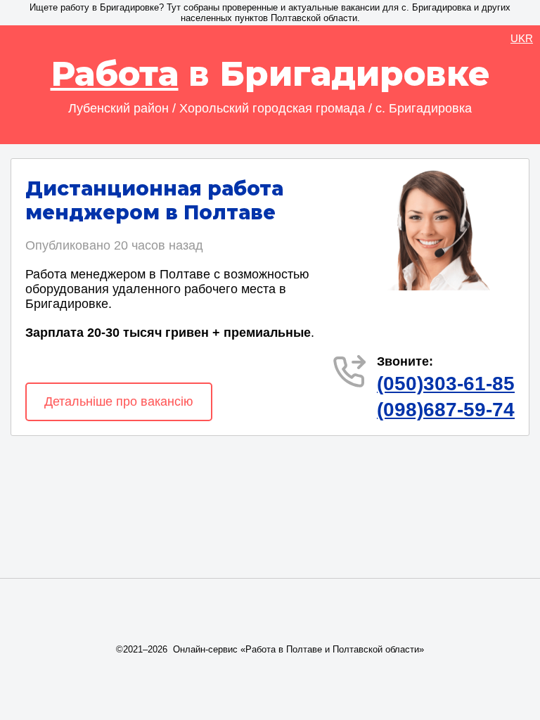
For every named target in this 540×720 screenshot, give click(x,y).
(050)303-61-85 (446, 383)
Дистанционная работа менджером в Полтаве (154, 200)
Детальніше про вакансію (118, 401)
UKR (521, 38)
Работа (115, 73)
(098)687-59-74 (446, 409)
